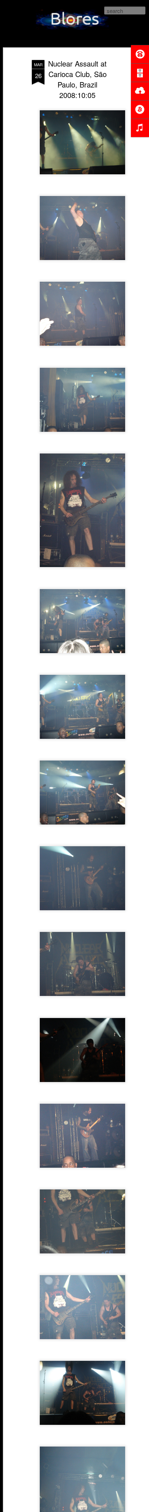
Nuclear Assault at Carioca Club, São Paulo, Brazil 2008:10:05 (77, 79)
